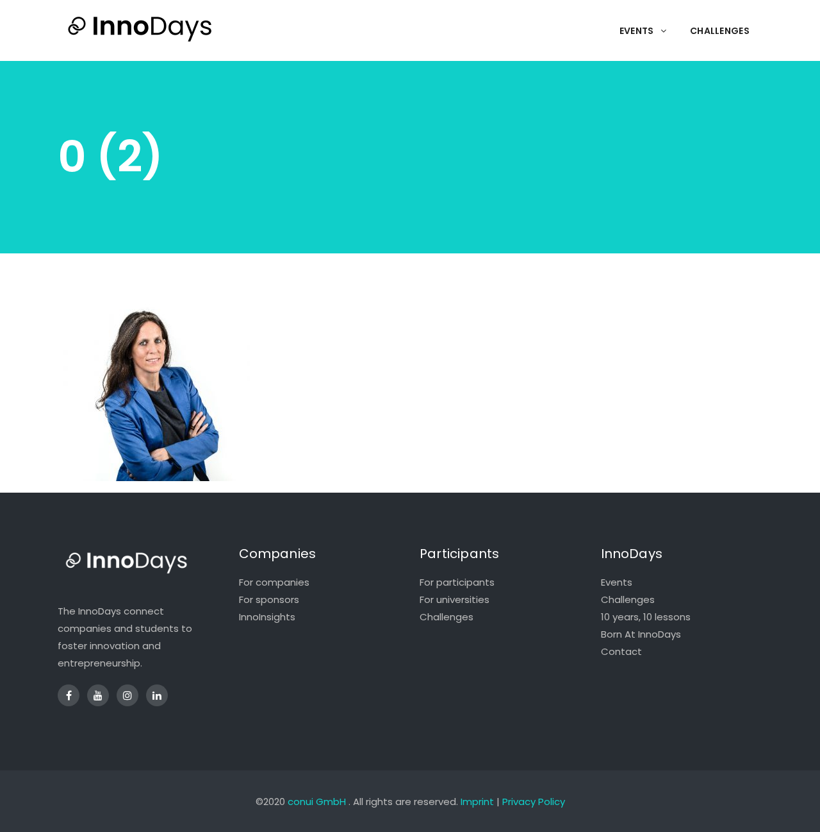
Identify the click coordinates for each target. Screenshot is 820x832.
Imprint (477, 801)
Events (616, 582)
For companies (274, 582)
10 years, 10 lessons (646, 617)
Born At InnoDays (641, 634)
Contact (621, 651)
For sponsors (269, 599)
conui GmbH (317, 801)
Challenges (446, 617)
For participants (457, 582)
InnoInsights (267, 617)
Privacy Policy (533, 801)
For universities (454, 599)
